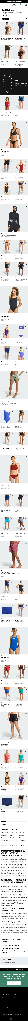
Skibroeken (12, 843)
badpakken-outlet (5, 903)
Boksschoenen (13, 837)
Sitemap (15, 994)
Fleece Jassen (22, 837)
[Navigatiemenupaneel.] (2, 4)
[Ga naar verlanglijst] (5, 4)
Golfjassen (21, 843)
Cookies (3, 1011)
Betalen (15, 997)
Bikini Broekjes (4, 840)
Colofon (3, 997)
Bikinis (2, 843)
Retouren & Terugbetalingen (20, 991)
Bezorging (4, 991)
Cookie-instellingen (6, 1007)
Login (6, 969)
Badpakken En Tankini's (4, 833)
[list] (12, 19)
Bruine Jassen (13, 845)
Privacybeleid (17, 1011)
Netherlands (15, 1019)
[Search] (22, 4)
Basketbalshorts (5, 835)
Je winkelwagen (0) (19, 969)
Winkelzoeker (16, 1001)
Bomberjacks (13, 840)
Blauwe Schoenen (12, 835)
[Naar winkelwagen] (25, 4)
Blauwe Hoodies (13, 832)
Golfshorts (21, 845)
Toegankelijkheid (17, 1014)
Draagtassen (22, 835)
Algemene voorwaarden (7, 1014)
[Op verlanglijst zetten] (12, 24)
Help (3, 1001)
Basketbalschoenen (5, 837)
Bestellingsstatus (5, 994)
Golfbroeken (22, 840)
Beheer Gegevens (17, 1007)
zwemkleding (11, 858)
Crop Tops (21, 832)
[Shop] (14, 5)
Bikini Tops (3, 845)
